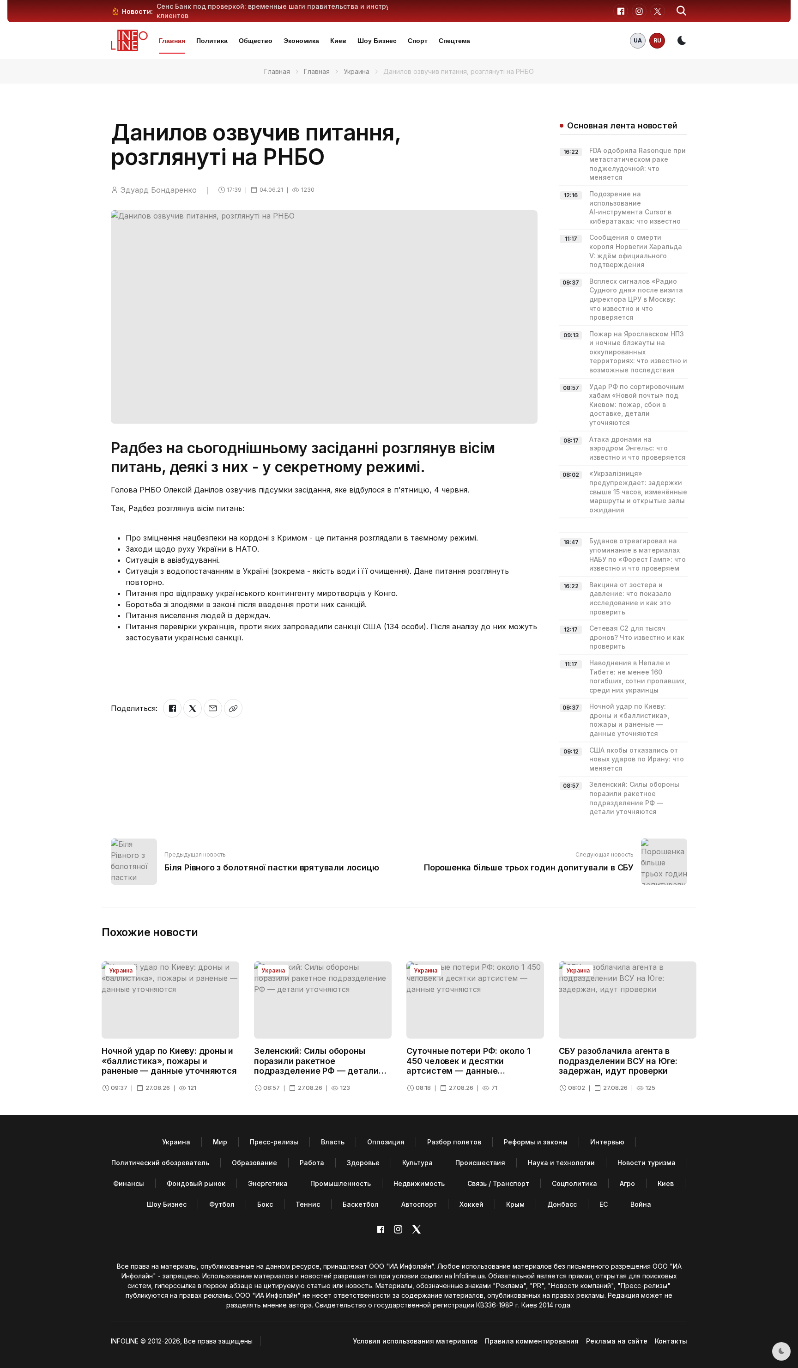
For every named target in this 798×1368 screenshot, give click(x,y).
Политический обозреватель (160, 1163)
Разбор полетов (454, 1142)
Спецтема (454, 40)
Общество (255, 40)
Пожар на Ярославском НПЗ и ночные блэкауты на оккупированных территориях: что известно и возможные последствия (638, 352)
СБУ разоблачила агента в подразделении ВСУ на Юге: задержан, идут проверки (618, 1061)
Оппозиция (386, 1142)
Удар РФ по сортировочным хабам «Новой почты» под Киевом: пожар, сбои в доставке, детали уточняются (636, 404)
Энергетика (268, 1183)
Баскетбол (361, 1204)
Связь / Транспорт (498, 1183)
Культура (417, 1163)
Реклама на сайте (616, 1341)
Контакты (671, 1341)
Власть (333, 1142)
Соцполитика (574, 1183)
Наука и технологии (561, 1163)
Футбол (222, 1204)
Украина (356, 71)
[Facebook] (172, 708)
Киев (338, 40)
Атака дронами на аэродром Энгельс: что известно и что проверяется (637, 448)
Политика (212, 40)
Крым (515, 1204)
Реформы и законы (536, 1142)
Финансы (128, 1183)
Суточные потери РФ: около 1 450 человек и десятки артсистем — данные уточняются (468, 1066)
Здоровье (363, 1163)
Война (640, 1204)
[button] (681, 11)
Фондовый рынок (196, 1183)
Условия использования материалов (415, 1341)
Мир (220, 1142)
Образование (254, 1163)
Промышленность (340, 1183)
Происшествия (480, 1163)
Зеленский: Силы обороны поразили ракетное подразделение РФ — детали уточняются (316, 1066)
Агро (627, 1183)
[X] (192, 708)
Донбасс (562, 1204)
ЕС (603, 1204)
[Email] (213, 708)
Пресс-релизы (274, 1142)
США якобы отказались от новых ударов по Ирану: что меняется (636, 759)
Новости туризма (646, 1163)
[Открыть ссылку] (233, 708)
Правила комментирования (532, 1341)
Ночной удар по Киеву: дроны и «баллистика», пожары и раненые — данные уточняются (169, 1061)
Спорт (418, 40)
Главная (172, 40)
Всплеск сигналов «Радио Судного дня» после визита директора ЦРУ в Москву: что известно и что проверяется (636, 299)
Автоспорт (419, 1204)
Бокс (265, 1204)
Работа (312, 1163)
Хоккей (471, 1204)
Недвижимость (419, 1183)
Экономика (301, 40)
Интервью (607, 1142)
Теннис (308, 1204)
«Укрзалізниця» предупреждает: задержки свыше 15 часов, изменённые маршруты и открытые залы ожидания (638, 491)
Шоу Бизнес (377, 40)
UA (638, 40)
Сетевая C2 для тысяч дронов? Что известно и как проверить (636, 637)
